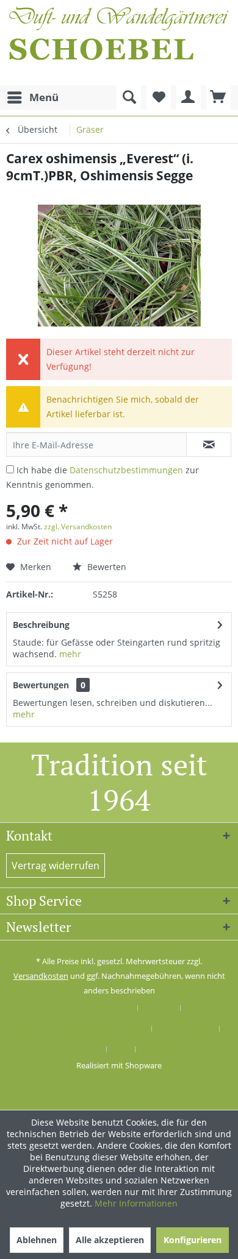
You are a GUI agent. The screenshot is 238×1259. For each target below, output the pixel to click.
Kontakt (159, 1008)
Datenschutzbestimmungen (126, 470)
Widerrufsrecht (186, 1028)
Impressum (163, 1049)
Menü (44, 97)
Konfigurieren (193, 1240)
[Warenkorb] (218, 97)
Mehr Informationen (136, 1203)
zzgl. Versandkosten (78, 526)
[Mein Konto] (188, 97)
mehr (70, 654)
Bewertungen (41, 685)
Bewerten (105, 567)
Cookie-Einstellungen (93, 1008)
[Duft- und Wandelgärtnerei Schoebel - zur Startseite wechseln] (119, 42)
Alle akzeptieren (110, 1240)
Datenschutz (77, 1049)
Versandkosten (40, 975)
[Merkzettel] (158, 97)
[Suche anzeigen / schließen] (129, 97)
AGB (121, 1049)
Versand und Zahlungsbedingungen (80, 1028)
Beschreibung (41, 624)
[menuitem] (32, 97)
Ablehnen (36, 1240)
